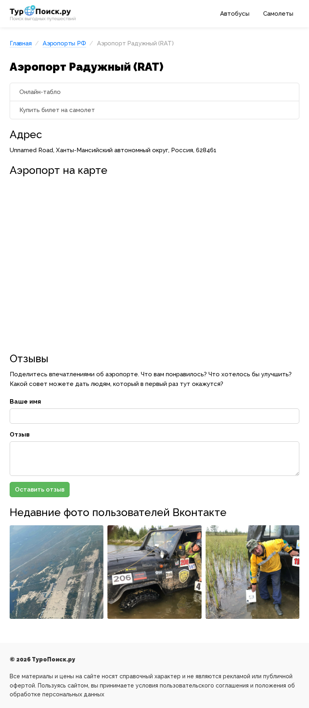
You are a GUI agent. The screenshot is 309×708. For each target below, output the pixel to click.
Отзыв (20, 434)
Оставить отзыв (39, 489)
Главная (21, 43)
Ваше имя (25, 401)
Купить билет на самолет (57, 110)
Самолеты (278, 13)
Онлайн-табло (40, 92)
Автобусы (234, 13)
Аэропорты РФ (64, 43)
